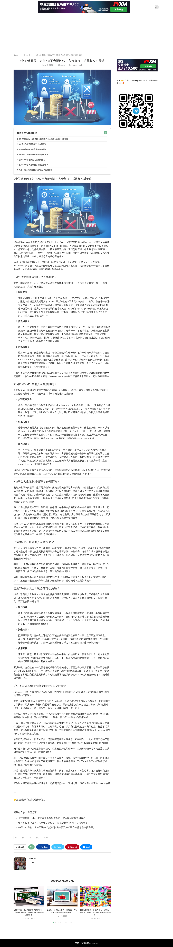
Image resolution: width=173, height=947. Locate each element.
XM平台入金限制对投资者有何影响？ (33, 154)
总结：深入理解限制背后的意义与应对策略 (35, 170)
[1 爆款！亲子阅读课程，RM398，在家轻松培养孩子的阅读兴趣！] (62, 896)
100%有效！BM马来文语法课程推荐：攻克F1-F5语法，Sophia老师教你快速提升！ (29, 912)
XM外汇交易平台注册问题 (56, 473)
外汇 (23, 838)
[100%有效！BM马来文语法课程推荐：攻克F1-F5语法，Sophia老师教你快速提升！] (29, 896)
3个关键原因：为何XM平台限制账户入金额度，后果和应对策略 (44, 139)
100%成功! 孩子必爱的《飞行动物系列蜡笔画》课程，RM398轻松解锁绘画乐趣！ (95, 912)
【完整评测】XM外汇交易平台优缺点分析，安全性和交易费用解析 (51, 818)
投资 (30, 838)
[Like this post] (32, 846)
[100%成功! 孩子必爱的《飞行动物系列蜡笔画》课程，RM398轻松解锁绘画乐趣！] (95, 896)
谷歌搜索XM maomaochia (88, 530)
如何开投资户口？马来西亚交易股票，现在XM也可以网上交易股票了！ (54, 822)
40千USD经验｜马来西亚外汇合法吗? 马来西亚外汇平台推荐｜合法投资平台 (56, 827)
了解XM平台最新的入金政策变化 (32, 159)
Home (16, 55)
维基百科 (75, 372)
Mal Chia (32, 858)
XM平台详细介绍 (90, 470)
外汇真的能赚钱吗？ (90, 674)
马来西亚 (45, 838)
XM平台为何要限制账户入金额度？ (32, 144)
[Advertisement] (86, 33)
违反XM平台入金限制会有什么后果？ (33, 165)
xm (16, 838)
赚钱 (37, 838)
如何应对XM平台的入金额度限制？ (32, 149)
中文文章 (27, 55)
